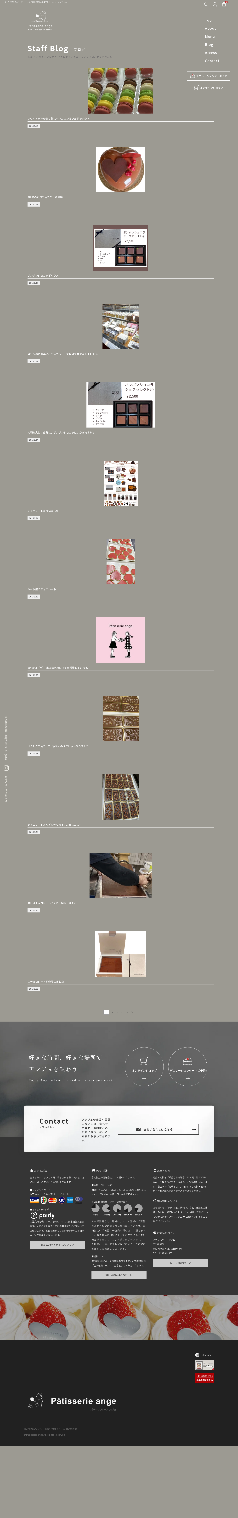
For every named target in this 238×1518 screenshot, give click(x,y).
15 (126, 1012)
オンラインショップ (211, 87)
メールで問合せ (181, 1262)
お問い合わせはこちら (158, 1129)
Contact (212, 60)
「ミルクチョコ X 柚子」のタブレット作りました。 (59, 746)
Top (208, 20)
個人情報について (33, 1428)
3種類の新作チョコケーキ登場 (45, 197)
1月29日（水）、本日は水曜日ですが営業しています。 (59, 668)
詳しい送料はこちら (119, 1275)
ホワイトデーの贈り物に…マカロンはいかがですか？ (59, 118)
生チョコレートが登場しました (46, 981)
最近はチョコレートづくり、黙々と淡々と (52, 903)
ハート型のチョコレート (42, 589)
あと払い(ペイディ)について (57, 1244)
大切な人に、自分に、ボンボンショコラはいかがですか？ (61, 432)
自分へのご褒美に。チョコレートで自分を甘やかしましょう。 (64, 354)
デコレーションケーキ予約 (211, 76)
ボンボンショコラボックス (43, 275)
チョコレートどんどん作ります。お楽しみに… (54, 825)
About (210, 28)
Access (211, 52)
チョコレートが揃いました (43, 511)
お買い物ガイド (53, 1428)
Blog (209, 44)
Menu (210, 36)
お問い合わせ (70, 1428)
